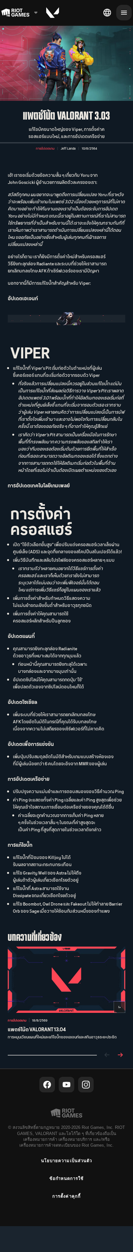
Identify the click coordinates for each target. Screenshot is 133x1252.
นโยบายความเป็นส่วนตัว (66, 1160)
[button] (45, 148)
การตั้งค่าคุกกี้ (66, 1196)
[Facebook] (47, 1084)
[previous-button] (107, 1055)
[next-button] (120, 1055)
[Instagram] (86, 1084)
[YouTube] (66, 1084)
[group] (66, 996)
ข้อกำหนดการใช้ (66, 1178)
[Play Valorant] (53, 12)
